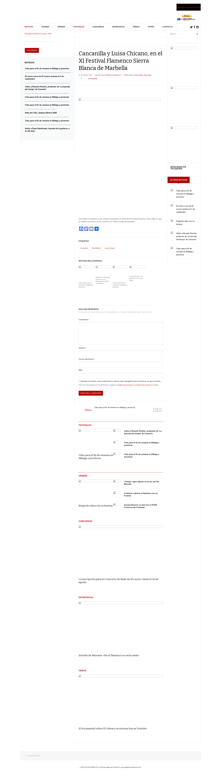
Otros (151, 27)
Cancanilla (84, 248)
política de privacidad (125, 385)
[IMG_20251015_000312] (184, 49)
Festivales (78, 27)
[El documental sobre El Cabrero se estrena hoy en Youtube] (121, 700)
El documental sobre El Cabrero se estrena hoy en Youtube (113, 728)
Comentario (84, 320)
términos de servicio (144, 385)
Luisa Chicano (110, 248)
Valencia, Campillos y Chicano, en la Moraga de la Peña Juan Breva (103, 280)
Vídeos (136, 27)
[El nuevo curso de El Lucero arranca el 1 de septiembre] (172, 205)
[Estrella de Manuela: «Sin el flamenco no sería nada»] (121, 627)
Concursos (98, 27)
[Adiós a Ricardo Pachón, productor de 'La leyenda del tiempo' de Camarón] (116, 432)
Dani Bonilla (96, 248)
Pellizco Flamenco (113, 75)
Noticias (29, 27)
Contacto (168, 27)
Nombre (82, 348)
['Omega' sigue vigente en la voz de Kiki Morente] (116, 483)
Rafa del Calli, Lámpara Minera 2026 (41, 113)
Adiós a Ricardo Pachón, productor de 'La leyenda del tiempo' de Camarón (186, 236)
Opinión (61, 27)
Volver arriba (34, 756)
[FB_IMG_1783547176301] (184, 128)
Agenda (45, 27)
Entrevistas (118, 27)
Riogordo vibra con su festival (96, 505)
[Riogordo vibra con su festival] (96, 490)
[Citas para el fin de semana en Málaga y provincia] (96, 439)
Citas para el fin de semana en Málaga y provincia (86, 285)
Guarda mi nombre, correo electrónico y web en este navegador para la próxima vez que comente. (121, 381)
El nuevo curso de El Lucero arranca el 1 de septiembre (185, 209)
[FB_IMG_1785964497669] (184, 88)
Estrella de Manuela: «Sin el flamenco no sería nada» (109, 655)
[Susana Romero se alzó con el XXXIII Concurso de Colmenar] (116, 506)
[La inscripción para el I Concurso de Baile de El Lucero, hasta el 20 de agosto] (121, 550)
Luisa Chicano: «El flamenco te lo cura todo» (136, 278)
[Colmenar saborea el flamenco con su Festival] (116, 494)
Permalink (92, 79)
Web (80, 370)
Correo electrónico (87, 359)
